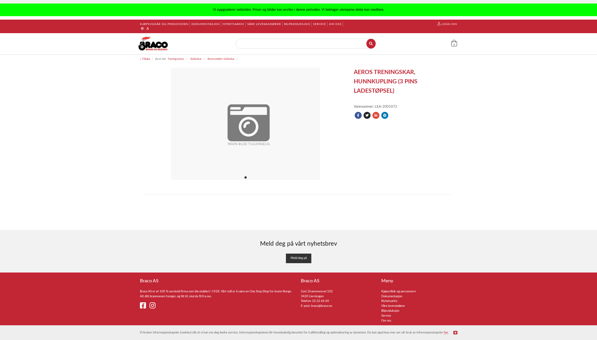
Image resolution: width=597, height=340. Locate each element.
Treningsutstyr (176, 59)
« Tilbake (145, 59)
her (446, 332)
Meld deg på (299, 258)
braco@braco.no (321, 306)
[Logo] (154, 43)
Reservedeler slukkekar (221, 59)
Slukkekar (195, 59)
